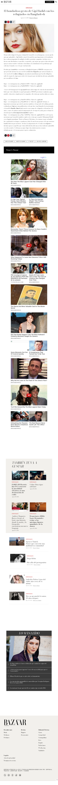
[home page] (7, 2)
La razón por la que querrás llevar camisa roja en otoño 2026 (28, 688)
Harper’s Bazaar (33, 18)
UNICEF (30, 141)
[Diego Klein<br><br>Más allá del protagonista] (17, 558)
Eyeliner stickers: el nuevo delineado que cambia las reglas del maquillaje (28, 664)
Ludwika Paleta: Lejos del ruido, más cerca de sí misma (36, 581)
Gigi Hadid (9, 141)
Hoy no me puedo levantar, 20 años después (36, 597)
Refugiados (20, 141)
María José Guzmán (37, 600)
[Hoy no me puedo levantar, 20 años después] (16, 596)
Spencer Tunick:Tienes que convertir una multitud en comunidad (35, 543)
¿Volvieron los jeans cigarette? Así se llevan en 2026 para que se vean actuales (29, 670)
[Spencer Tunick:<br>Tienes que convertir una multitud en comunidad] (16, 541)
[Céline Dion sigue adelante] (38, 475)
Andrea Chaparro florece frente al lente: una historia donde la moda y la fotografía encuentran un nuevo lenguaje (20, 522)
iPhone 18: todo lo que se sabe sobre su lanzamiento (25, 676)
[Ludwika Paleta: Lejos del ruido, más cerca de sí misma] (16, 579)
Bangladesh (41, 141)
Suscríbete (49, 2)
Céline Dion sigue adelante (36, 485)
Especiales (29, 7)
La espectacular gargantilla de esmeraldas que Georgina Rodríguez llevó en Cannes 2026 (29, 682)
